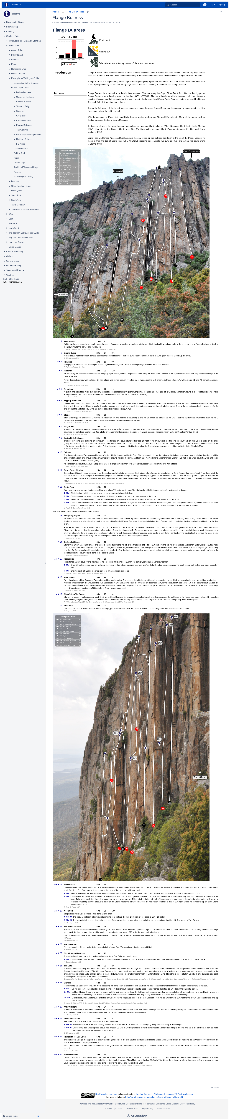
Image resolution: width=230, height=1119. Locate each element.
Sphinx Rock (19, 153)
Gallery (9, 256)
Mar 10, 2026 (114, 22)
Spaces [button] (15, 4)
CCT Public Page (11, 279)
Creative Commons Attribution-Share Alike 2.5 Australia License (164, 1094)
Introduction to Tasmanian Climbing (25, 41)
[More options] (221, 11)
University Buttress (25, 97)
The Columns (22, 130)
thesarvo (16, 14)
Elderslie (15, 59)
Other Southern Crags (21, 186)
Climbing (10, 31)
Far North (20, 144)
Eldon (13, 64)
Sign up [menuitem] (221, 4)
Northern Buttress (24, 139)
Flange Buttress (23, 125)
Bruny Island (17, 55)
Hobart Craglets (18, 73)
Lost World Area (21, 148)
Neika (16, 158)
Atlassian (137, 1115)
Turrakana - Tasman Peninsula (25, 209)
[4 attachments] (88, 11)
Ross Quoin (16, 191)
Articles (17, 172)
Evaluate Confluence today (183, 1104)
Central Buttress (23, 120)
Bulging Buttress (23, 102)
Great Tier (20, 116)
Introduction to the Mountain (26, 83)
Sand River (16, 195)
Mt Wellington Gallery (23, 176)
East (11, 219)
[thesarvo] (7, 14)
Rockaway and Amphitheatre (29, 134)
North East (13, 223)
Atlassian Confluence (124, 1108)
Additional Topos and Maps (26, 167)
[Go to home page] (6, 5)
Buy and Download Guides (21, 237)
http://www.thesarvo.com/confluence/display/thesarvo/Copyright (154, 1097)
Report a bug (147, 1108)
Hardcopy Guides (16, 242)
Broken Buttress (23, 92)
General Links (12, 261)
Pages (55, 11)
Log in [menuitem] (212, 4)
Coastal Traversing (14, 251)
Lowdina (15, 181)
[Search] (167, 4)
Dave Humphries (69, 22)
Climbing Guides (13, 36)
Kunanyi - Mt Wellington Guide (25, 78)
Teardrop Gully (22, 106)
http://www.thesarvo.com (106, 1094)
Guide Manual (15, 247)
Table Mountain (18, 205)
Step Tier (20, 111)
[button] (204, 5)
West (11, 214)
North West (14, 228)
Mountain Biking (13, 265)
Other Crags (19, 162)
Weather (10, 275)
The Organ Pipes (21, 87)
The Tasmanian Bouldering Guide (24, 233)
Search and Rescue (15, 270)
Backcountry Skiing (15, 22)
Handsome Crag (18, 69)
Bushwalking (12, 27)
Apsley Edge (17, 50)
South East (14, 45)
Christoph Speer (98, 22)
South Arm (16, 200)
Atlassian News (163, 1108)
